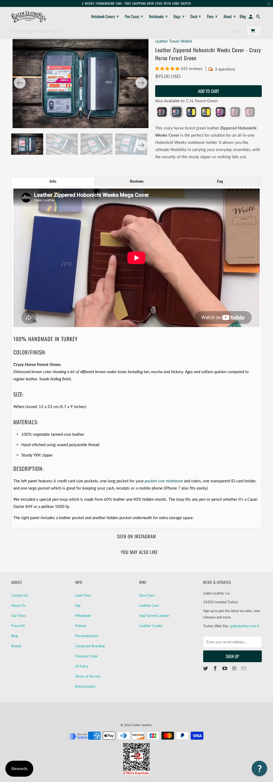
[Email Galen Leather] (244, 668)
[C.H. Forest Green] (176, 112)
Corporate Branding (90, 646)
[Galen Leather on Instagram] (235, 668)
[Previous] (20, 83)
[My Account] (251, 17)
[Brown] (235, 112)
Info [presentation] (53, 181)
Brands (16, 646)
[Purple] (220, 112)
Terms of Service (88, 676)
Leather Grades (151, 626)
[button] (167, 68)
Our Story (18, 615)
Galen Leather (142, 725)
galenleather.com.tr (245, 626)
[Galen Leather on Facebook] (216, 668)
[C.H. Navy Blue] (191, 112)
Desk (195, 16)
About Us (18, 605)
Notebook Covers (105, 16)
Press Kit (18, 626)
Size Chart (147, 595)
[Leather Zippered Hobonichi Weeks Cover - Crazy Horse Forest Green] (80, 83)
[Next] (141, 83)
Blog (14, 636)
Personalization (86, 636)
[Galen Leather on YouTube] (225, 668)
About (229, 16)
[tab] (53, 181)
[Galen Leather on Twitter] (206, 668)
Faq (77, 605)
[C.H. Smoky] (206, 112)
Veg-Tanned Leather (154, 615)
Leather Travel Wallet (173, 41)
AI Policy (82, 666)
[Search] (258, 17)
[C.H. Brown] (250, 112)
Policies (81, 626)
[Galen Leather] (28, 16)
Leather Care (149, 605)
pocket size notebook (164, 480)
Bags (179, 16)
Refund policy (85, 686)
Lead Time (83, 595)
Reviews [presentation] (136, 181)
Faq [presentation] (220, 181)
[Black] (162, 112)
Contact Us (19, 595)
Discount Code (86, 656)
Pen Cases (134, 16)
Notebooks (158, 16)
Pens (212, 16)
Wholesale (83, 615)
